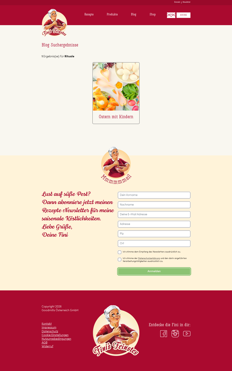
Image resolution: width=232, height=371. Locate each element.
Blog (133, 14)
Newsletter (186, 2)
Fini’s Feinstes (54, 23)
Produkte (112, 14)
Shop (153, 14)
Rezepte (89, 14)
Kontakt (177, 2)
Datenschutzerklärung (149, 258)
